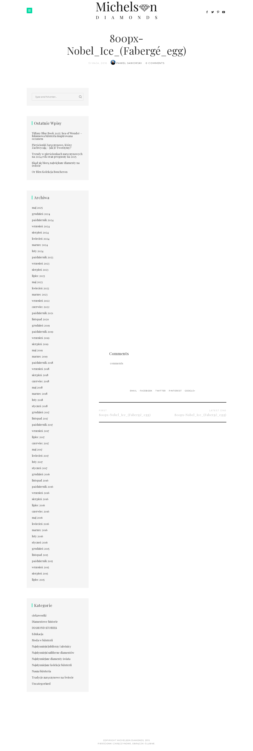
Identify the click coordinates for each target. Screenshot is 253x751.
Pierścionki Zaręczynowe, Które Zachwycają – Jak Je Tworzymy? (52, 146)
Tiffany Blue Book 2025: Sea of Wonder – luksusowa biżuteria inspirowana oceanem (57, 136)
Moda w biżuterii (42, 640)
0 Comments (155, 63)
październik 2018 (42, 362)
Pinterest (175, 391)
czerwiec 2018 (40, 381)
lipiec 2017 (38, 437)
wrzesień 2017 (40, 431)
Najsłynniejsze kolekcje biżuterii (52, 665)
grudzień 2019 (41, 325)
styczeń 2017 (39, 468)
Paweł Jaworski (129, 63)
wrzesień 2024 (41, 226)
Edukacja (37, 634)
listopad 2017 (40, 418)
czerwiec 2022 (40, 307)
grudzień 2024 (41, 214)
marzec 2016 (40, 530)
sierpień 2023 (40, 269)
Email (134, 391)
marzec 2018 (39, 393)
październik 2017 (42, 424)
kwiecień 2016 (40, 524)
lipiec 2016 (38, 505)
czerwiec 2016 (40, 511)
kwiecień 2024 (40, 238)
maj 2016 (37, 517)
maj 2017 (37, 449)
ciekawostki (39, 615)
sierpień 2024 (40, 232)
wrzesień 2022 (41, 300)
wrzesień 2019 (40, 338)
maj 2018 (37, 387)
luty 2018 (37, 400)
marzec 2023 (40, 294)
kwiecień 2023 (40, 288)
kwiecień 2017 (40, 455)
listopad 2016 (40, 480)
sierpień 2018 (40, 375)
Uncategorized (41, 683)
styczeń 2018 (40, 406)
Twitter (161, 391)
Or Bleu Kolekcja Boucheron (49, 172)
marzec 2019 (40, 356)
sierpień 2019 (40, 344)
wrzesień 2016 (40, 493)
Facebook (146, 391)
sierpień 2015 (40, 573)
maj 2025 (37, 207)
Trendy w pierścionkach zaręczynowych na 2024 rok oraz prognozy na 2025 (57, 155)
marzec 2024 (40, 245)
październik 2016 (42, 486)
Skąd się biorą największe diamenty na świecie (56, 164)
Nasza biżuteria (41, 671)
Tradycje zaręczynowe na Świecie (52, 677)
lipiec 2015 (38, 579)
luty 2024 (37, 251)
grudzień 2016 (41, 474)
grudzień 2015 (40, 548)
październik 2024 (43, 220)
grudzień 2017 (40, 412)
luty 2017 (37, 462)
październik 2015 (42, 561)
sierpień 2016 (40, 499)
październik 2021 (42, 313)
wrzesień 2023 (40, 263)
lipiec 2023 (38, 276)
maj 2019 (37, 350)
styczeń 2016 (40, 542)
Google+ (190, 391)
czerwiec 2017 (40, 443)
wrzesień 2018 (40, 369)
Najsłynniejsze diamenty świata (51, 659)
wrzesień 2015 (40, 567)
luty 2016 (37, 536)
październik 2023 (42, 257)
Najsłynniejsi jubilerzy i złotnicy (51, 646)
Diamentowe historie (45, 621)
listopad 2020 (40, 319)
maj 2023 (37, 282)
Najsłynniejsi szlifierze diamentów (53, 652)
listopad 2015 (40, 555)
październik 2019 (42, 331)
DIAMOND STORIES (44, 628)
